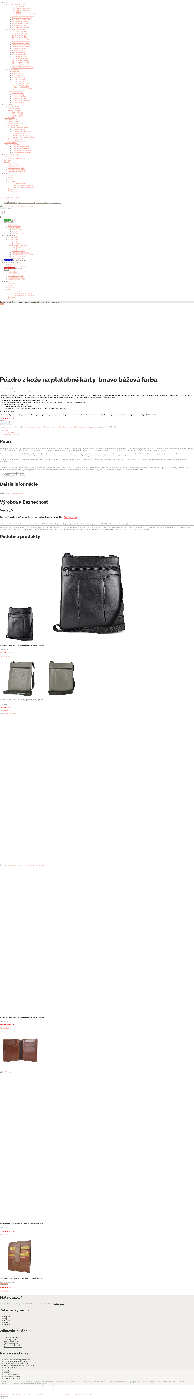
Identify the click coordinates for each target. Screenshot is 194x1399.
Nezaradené (11, 427)
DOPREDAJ (7, 160)
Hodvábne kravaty (14, 125)
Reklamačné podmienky (12, 1343)
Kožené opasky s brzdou (20, 6)
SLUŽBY (7, 162)
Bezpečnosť (70, 517)
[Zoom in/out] (1, 1396)
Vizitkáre (20, 302)
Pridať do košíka (5, 424)
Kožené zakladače (18, 77)
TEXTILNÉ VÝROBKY (11, 154)
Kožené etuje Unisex (19, 79)
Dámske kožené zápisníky (21, 45)
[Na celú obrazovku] (3, 1396)
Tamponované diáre (19, 98)
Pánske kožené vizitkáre (20, 60)
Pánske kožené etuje (19, 54)
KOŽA (6, 2)
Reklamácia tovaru (10, 1339)
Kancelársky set (17, 75)
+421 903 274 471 (17, 198)
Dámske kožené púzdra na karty (23, 48)
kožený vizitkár (56, 427)
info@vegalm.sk (59, 1304)
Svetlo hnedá (9, 493)
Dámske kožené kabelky (20, 39)
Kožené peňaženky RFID (20, 85)
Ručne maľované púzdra (20, 146)
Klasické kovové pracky (20, 25)
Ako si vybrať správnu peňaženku (23, 187)
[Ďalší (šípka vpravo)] (3, 1398)
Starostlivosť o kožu (19, 183)
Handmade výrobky (15, 91)
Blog (5, 1319)
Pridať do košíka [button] (5, 656)
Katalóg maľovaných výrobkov (14, 201)
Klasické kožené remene (20, 27)
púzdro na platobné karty (70, 427)
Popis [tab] (6, 430)
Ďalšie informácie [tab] (9, 432)
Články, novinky (13, 191)
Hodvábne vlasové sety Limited (23, 137)
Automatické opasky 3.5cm (21, 10)
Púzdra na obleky (18, 116)
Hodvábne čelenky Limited (21, 131)
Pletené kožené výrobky (16, 168)
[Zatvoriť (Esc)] (7, 1396)
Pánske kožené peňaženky (21, 66)
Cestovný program (14, 110)
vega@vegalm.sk (5, 198)
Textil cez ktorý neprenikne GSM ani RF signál (19, 1365)
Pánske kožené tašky (19, 56)
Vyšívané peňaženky (19, 96)
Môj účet (7, 1317)
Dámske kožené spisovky (21, 43)
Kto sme (11, 179)
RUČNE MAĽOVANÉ (10, 143)
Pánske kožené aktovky (20, 58)
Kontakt (11, 177)
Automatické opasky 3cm (21, 8)
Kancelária (16, 71)
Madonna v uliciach (10, 1367)
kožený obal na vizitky (44, 427)
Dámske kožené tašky (19, 35)
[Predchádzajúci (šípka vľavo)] (1, 1398)
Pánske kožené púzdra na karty (23, 68)
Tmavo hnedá (18, 493)
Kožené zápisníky (18, 102)
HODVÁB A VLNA (9, 118)
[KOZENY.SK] (16, 206)
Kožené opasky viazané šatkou (23, 16)
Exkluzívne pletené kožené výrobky (15, 1362)
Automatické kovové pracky (22, 18)
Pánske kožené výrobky (16, 50)
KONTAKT (7, 173)
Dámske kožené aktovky (20, 37)
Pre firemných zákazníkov (17, 170)
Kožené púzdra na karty (20, 81)
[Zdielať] (5, 1396)
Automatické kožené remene (22, 20)
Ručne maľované (14, 145)
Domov (2, 302)
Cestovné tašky (17, 114)
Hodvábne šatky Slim (15, 123)
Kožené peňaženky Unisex (21, 83)
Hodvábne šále (13, 120)
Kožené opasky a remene (16, 4)
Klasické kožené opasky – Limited (24, 14)
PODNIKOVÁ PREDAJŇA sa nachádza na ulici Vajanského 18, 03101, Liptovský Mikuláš (32, 203)
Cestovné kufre (17, 112)
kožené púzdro (31, 427)
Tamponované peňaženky (21, 100)
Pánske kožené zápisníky (20, 64)
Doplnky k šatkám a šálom (17, 141)
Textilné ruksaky (14, 156)
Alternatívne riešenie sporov (13, 1347)
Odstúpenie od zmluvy (11, 1337)
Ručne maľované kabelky (21, 148)
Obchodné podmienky (11, 1341)
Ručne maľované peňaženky (22, 150)
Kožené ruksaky (17, 73)
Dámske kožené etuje (19, 33)
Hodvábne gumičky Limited (21, 135)
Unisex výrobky (13, 70)
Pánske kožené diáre (19, 52)
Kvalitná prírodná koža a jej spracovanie (17, 1360)
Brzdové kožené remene (20, 23)
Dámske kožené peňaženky (21, 46)
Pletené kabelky (17, 93)
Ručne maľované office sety (21, 152)
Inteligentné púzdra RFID (20, 87)
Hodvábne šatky (13, 121)
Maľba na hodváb (14, 166)
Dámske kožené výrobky (16, 29)
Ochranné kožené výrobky (17, 171)
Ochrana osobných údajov (12, 1345)
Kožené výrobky (11, 302)
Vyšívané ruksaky (18, 95)
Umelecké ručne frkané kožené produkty (17, 1363)
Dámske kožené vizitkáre (21, 41)
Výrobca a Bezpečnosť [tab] (11, 434)
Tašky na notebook (14, 108)
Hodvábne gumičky (19, 133)
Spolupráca (12, 189)
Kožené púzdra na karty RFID (22, 89)
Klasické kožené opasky (20, 12)
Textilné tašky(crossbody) (17, 158)
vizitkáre (93, 427)
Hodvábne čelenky (18, 129)
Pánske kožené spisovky (20, 62)
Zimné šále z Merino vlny (16, 139)
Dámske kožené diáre (19, 31)
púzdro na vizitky (84, 427)
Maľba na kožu (13, 164)
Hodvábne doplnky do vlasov (18, 127)
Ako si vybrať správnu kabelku (22, 185)
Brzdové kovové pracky (20, 21)
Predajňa (11, 175)
